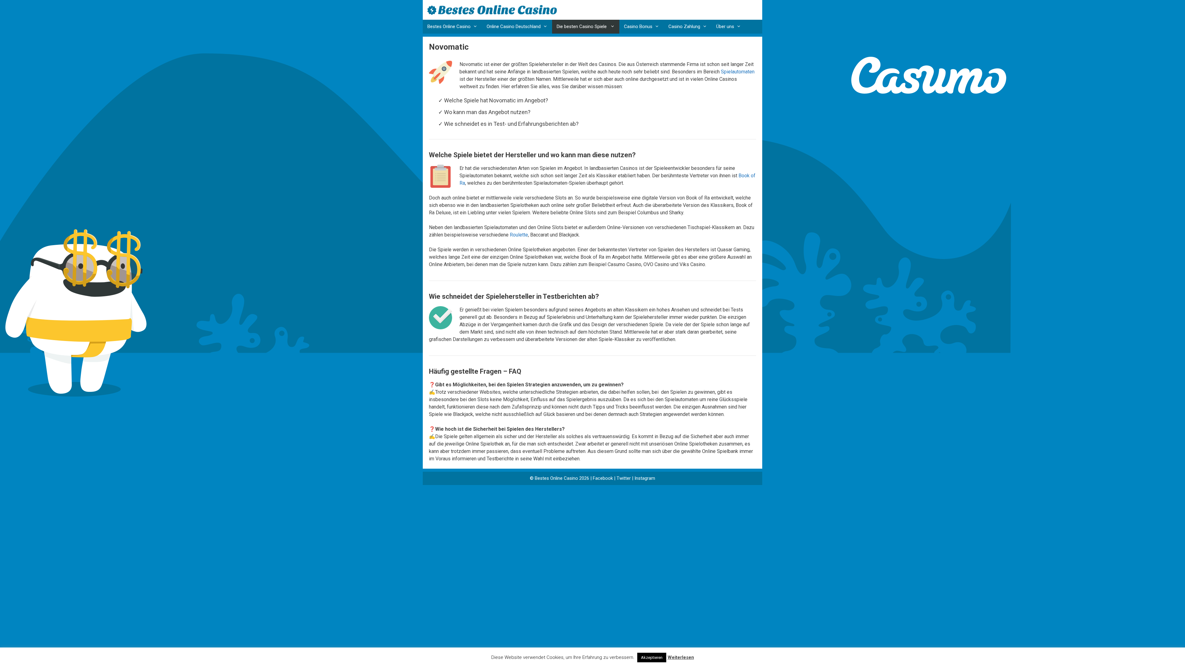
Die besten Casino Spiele (582, 26)
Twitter (624, 478)
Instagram (644, 478)
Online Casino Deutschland (514, 26)
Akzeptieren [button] (652, 657)
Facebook (603, 478)
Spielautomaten (738, 72)
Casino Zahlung (684, 26)
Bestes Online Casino (449, 26)
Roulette (519, 235)
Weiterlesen (680, 657)
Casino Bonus (638, 26)
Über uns (725, 26)
